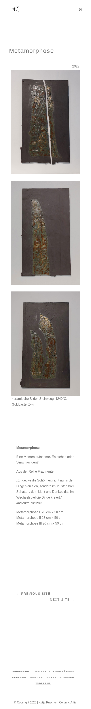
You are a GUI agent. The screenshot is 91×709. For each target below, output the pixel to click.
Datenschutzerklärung (54, 671)
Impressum (20, 671)
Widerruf (43, 683)
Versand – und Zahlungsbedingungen (43, 677)
